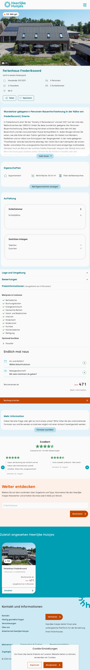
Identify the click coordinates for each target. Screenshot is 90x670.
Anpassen (34, 665)
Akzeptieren (51, 665)
